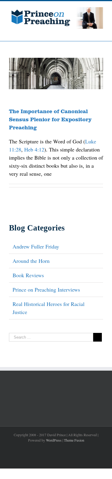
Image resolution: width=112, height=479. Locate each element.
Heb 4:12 (34, 149)
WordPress (54, 440)
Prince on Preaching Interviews (46, 289)
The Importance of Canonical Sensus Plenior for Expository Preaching (50, 119)
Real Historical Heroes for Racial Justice (49, 308)
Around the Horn (31, 260)
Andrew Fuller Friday (36, 246)
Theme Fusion (74, 440)
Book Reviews (28, 275)
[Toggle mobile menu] (100, 32)
